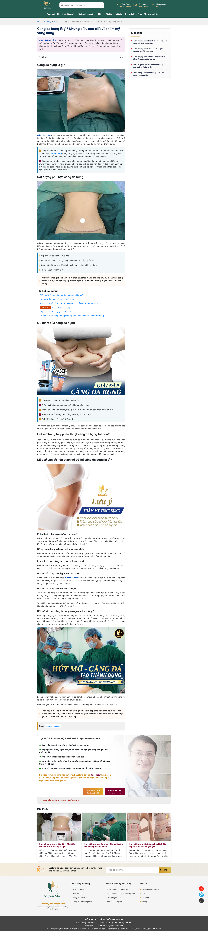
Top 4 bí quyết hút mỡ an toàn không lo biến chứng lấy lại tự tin (69, 303)
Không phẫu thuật (85, 14)
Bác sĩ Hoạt (143, 6)
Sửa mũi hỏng (78, 889)
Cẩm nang (46, 21)
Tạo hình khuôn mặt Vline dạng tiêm (121, 893)
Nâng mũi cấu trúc (80, 898)
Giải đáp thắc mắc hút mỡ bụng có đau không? (61, 295)
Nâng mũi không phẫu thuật (118, 889)
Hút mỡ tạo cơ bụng (61, 307)
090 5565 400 (126, 6)
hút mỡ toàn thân (73, 577)
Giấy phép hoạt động (133, 14)
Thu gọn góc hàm (114, 898)
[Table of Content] (121, 57)
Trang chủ (51, 14)
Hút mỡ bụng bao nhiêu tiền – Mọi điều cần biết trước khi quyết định (150, 42)
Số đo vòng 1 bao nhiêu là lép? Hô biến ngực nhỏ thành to (148, 74)
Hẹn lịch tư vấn (115, 791)
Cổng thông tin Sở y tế (150, 889)
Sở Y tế (158, 6)
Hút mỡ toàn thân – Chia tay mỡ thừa (57, 299)
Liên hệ (144, 902)
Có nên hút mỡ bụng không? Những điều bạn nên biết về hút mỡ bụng (72, 315)
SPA (99, 14)
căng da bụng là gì (53, 726)
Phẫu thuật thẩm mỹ (65, 14)
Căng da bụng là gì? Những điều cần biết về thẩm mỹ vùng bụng (92, 21)
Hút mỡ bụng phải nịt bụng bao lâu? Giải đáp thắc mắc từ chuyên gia (149, 58)
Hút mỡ (57, 21)
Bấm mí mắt (77, 893)
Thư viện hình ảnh (151, 14)
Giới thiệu (118, 14)
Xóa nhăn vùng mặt (114, 902)
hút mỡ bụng (56, 153)
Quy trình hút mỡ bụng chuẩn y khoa (56, 311)
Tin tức (109, 14)
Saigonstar (96, 775)
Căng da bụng (44, 135)
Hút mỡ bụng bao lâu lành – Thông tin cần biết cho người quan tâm (150, 50)
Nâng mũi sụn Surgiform (82, 902)
